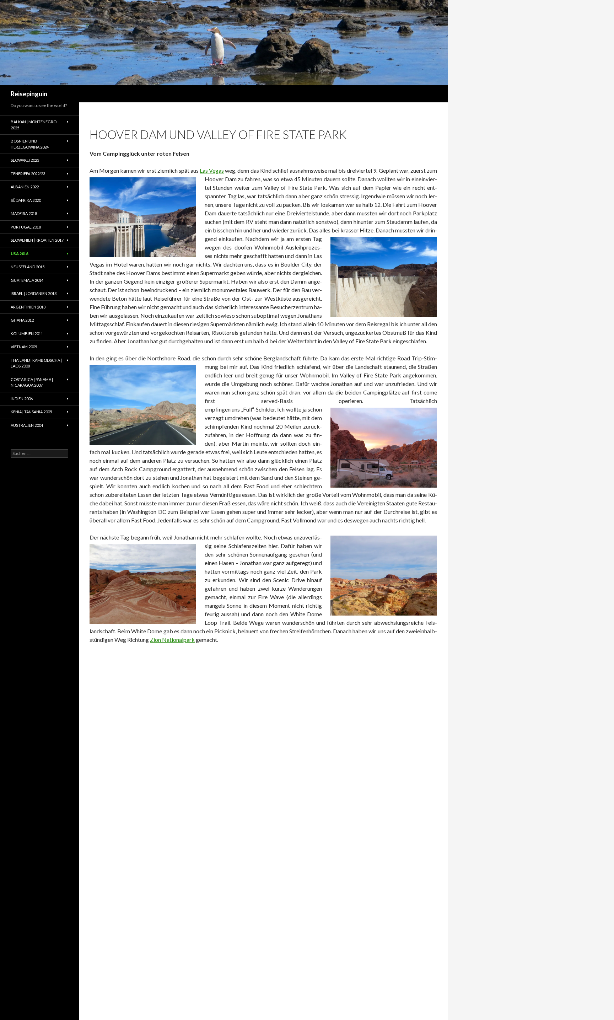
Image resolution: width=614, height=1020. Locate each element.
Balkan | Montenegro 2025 (33, 124)
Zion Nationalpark (172, 639)
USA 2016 (19, 253)
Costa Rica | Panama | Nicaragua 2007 (32, 382)
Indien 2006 (22, 398)
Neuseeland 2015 (27, 266)
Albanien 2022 (25, 186)
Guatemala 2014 (27, 280)
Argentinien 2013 (28, 307)
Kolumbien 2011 (27, 333)
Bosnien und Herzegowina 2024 (30, 144)
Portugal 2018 (26, 227)
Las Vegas (212, 170)
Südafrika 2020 (26, 200)
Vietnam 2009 (24, 346)
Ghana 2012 (22, 320)
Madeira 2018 (24, 213)
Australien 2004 (27, 425)
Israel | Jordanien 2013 (33, 293)
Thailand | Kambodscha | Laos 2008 (36, 363)
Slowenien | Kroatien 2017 (37, 240)
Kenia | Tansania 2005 (31, 411)
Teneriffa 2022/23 (28, 173)
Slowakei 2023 (25, 160)
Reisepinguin (29, 94)
